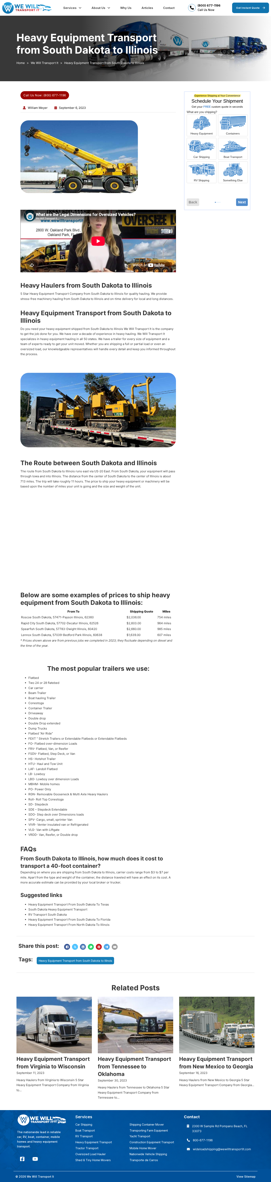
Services (70, 8)
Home (20, 63)
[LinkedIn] (83, 947)
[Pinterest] (99, 947)
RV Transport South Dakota (47, 914)
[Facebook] (67, 947)
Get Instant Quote (248, 7)
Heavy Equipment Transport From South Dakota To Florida (69, 919)
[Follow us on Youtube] (35, 1159)
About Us (98, 8)
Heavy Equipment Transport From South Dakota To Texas (68, 904)
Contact (169, 8)
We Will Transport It (44, 63)
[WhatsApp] (91, 947)
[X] (75, 947)
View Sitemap (246, 1176)
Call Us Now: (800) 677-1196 (44, 95)
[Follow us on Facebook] (22, 1159)
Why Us (126, 8)
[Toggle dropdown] (80, 7)
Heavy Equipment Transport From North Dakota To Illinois (69, 925)
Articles (147, 8)
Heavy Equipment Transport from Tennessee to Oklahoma (134, 1066)
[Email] (115, 947)
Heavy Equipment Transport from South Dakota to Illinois (75, 960)
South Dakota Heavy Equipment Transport (57, 909)
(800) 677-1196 (209, 5)
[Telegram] (107, 947)
